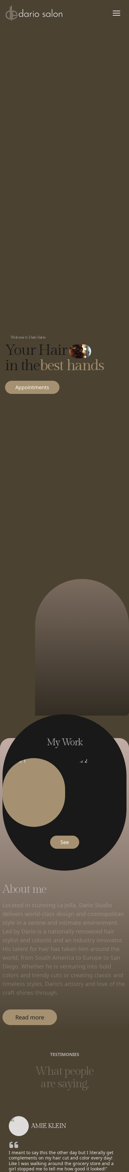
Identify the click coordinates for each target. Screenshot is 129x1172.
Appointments (32, 387)
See (64, 842)
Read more (29, 1017)
